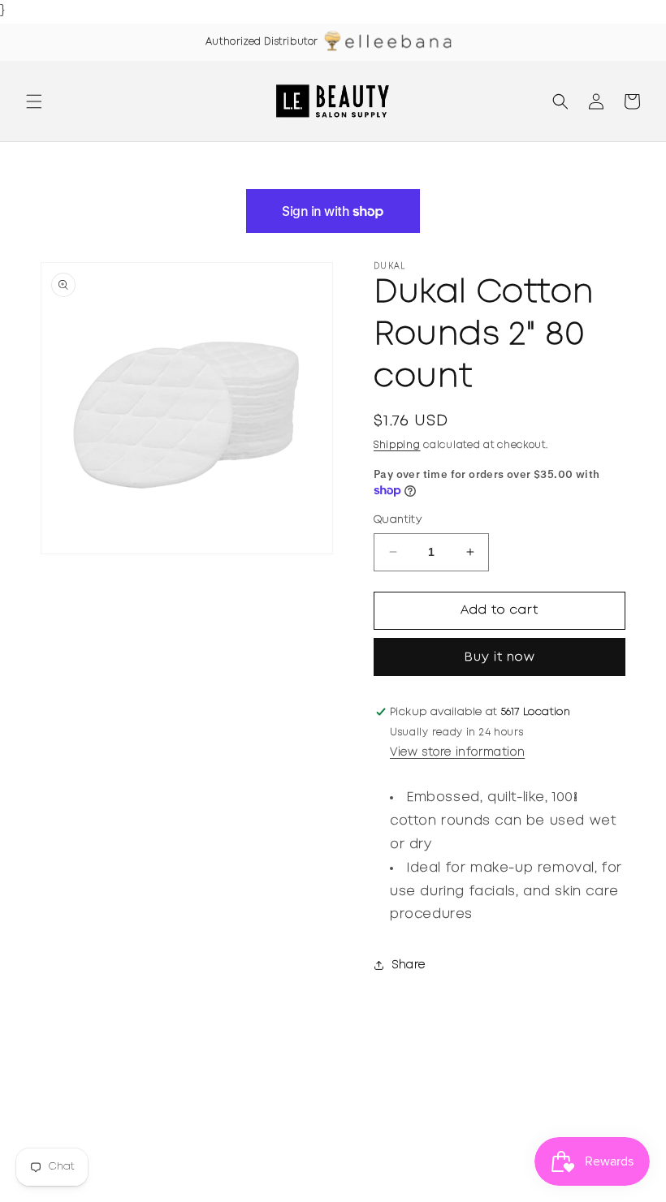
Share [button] (409, 965)
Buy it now (500, 657)
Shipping (397, 445)
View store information (457, 752)
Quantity (398, 519)
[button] (34, 101)
